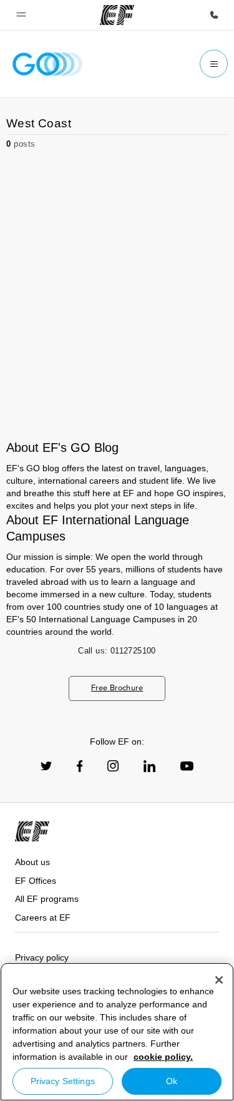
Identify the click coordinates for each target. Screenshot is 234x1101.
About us (32, 862)
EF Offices (35, 881)
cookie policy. (163, 1057)
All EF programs (47, 899)
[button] (21, 15)
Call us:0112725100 (117, 650)
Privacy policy (42, 957)
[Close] (219, 980)
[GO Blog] (47, 64)
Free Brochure (117, 687)
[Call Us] (214, 15)
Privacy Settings (63, 1081)
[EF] (117, 15)
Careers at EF (43, 917)
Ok (171, 1081)
